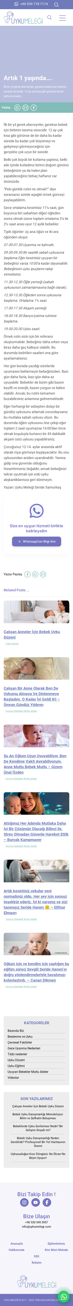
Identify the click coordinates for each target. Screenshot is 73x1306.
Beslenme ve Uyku (20, 1036)
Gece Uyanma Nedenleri (24, 1048)
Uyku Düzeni (12, 643)
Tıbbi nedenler (17, 1054)
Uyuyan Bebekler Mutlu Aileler (21, 711)
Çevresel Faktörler (20, 1042)
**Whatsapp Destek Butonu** (63, 1296)
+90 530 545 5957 (36, 1222)
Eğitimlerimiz (56, 1243)
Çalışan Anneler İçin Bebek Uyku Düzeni (38, 1106)
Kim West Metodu (56, 1250)
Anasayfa (17, 1243)
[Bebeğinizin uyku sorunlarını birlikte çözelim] (23, 17)
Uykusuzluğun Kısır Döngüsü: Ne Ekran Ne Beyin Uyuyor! (38, 1156)
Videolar (13, 1078)
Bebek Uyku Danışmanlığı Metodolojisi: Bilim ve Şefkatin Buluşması (37, 1116)
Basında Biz (16, 1031)
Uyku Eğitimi (16, 1066)
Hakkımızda (16, 1250)
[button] (56, 4)
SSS (36, 1256)
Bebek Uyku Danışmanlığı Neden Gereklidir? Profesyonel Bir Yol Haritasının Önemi (38, 1142)
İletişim (36, 1262)
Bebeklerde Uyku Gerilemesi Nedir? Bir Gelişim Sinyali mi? (38, 1128)
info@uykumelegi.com (36, 1226)
